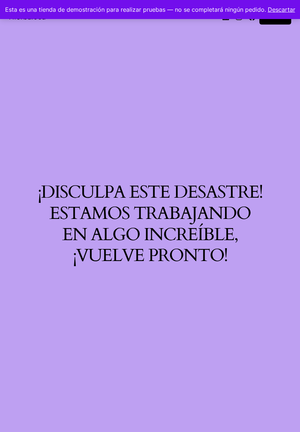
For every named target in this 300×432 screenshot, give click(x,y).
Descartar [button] (281, 9)
